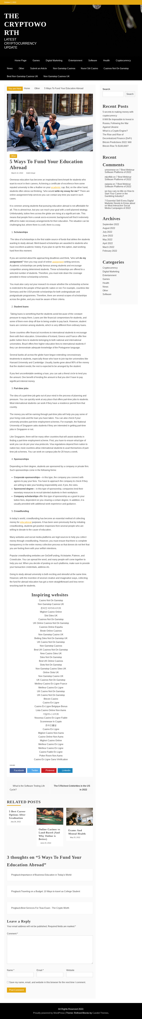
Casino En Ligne (51, 702)
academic (56, 187)
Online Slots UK (51, 672)
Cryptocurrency (123, 60)
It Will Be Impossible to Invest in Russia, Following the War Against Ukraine (118, 123)
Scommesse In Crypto (51, 721)
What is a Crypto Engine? (115, 131)
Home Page (20, 60)
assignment (58, 262)
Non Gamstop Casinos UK (57, 76)
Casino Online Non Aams (50, 737)
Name (10, 970)
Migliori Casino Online (51, 612)
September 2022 (111, 224)
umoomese (110, 170)
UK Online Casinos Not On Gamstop (51, 623)
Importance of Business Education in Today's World (46, 875)
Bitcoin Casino (51, 699)
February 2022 (110, 251)
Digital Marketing (54, 60)
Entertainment (75, 60)
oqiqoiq (108, 184)
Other (21, 68)
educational (25, 522)
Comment (12, 933)
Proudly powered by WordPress (49, 1013)
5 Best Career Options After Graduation (17, 814)
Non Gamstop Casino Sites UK (51, 668)
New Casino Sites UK (51, 653)
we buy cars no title (114, 191)
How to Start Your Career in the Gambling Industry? (119, 193)
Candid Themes (100, 1013)
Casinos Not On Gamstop (116, 68)
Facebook (18, 770)
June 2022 (108, 235)
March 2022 (108, 247)
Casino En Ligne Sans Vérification (51, 759)
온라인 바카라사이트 (51, 608)
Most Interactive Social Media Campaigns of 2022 (118, 206)
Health (106, 60)
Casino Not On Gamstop (51, 600)
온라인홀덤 (50, 725)
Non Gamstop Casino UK (50, 634)
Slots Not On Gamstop (51, 665)
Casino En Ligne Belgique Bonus (51, 706)
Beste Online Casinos (51, 631)
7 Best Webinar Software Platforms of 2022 (119, 171)
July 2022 (107, 232)
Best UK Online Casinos (51, 661)
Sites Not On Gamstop (51, 657)
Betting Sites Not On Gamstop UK (51, 638)
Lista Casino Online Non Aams (51, 710)
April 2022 (108, 243)
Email (40, 970)
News (10, 68)
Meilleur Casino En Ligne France (51, 683)
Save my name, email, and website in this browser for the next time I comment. (47, 982)
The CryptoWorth (25, 24)
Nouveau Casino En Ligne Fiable (51, 718)
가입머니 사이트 (51, 714)
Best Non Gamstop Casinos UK (22, 76)
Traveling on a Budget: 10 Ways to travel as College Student (50, 891)
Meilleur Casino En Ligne (50, 687)
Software (92, 60)
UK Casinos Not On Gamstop (50, 680)
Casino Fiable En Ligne (51, 752)
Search (106, 89)
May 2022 (107, 239)
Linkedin (65, 770)
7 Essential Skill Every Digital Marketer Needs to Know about (120, 202)
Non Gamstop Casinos (64, 68)
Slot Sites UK (51, 615)
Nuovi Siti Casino (89, 68)
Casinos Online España (51, 627)
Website (70, 970)
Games (36, 60)
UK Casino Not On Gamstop (51, 642)
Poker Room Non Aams (51, 755)
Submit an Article (38, 68)
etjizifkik (109, 177)
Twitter (34, 770)
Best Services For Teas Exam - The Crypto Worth (45, 908)
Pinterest (49, 770)
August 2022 (109, 228)
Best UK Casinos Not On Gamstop (51, 650)
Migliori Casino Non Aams (51, 733)
